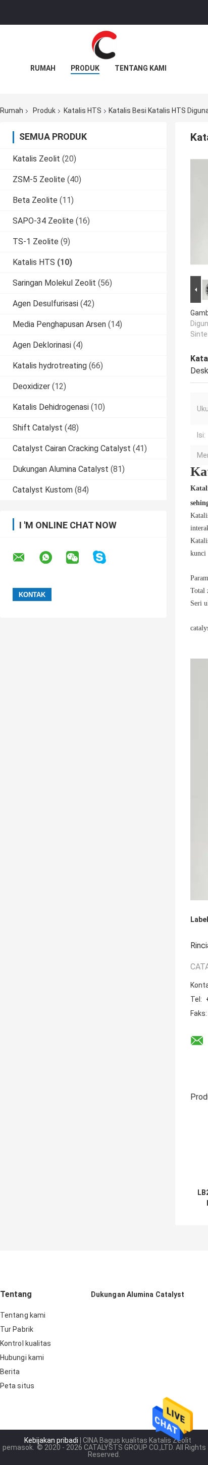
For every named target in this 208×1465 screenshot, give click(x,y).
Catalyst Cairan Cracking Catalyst (72, 448)
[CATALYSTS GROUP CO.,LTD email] (25, 557)
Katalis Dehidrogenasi (51, 407)
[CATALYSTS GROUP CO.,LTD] (104, 45)
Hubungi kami (22, 1357)
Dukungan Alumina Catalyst (61, 469)
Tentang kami (141, 68)
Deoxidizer (31, 386)
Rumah (43, 68)
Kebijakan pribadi (51, 1440)
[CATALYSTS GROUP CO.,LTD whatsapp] (52, 557)
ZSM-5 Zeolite (39, 179)
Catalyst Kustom (43, 490)
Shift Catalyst (38, 427)
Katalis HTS (82, 110)
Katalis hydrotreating (50, 365)
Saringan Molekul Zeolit (54, 283)
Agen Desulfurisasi (45, 303)
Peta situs (17, 1386)
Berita (10, 1372)
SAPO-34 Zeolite (43, 221)
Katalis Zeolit (36, 159)
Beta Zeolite (35, 200)
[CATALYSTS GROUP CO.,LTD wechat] (78, 557)
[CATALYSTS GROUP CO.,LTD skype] (106, 557)
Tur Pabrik (16, 1329)
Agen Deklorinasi (42, 345)
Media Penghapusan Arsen (59, 324)
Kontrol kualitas (25, 1343)
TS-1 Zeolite (36, 241)
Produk (85, 68)
